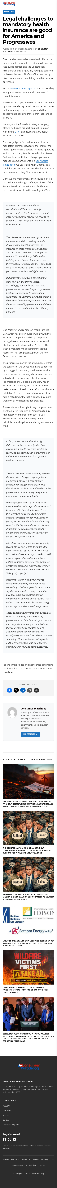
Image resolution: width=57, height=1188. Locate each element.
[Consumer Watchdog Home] (28, 1066)
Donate (36, 1159)
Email (29, 690)
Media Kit (26, 1159)
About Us (6, 1106)
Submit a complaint (11, 1159)
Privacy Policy (17, 1165)
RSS (52, 1159)
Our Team (7, 1110)
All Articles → (30, 734)
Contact (6, 1120)
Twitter (16, 690)
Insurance (9, 12)
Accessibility (31, 1165)
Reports (6, 1115)
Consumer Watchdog (33, 708)
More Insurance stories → (42, 759)
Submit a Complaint (11, 1124)
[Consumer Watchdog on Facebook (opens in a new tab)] (4, 1140)
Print (36, 690)
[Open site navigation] (51, 4)
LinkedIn (23, 690)
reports (22, 88)
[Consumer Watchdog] (8, 4)
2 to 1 (18, 131)
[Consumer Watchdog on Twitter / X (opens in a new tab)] (9, 1140)
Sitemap (44, 1159)
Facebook (9, 690)
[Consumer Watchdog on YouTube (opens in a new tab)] (14, 1140)
